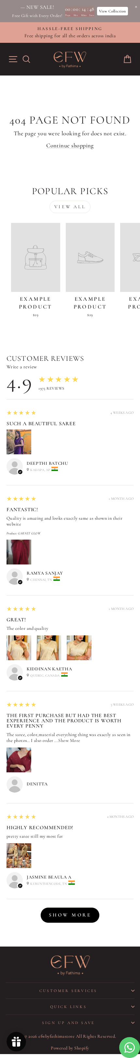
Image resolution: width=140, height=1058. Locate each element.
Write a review (22, 367)
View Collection (112, 11)
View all (70, 207)
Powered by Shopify (70, 1048)
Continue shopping (70, 145)
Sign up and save (68, 1022)
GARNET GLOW (29, 533)
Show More (69, 740)
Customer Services (68, 990)
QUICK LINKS (68, 1006)
